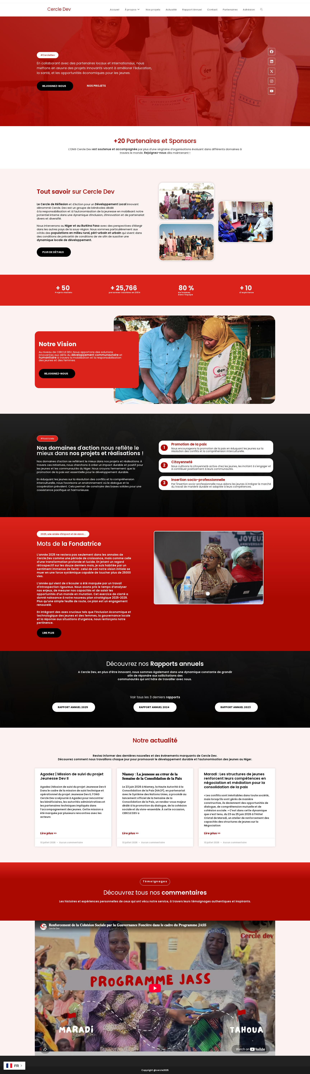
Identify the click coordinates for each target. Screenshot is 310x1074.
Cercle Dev (59, 9)
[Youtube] (271, 91)
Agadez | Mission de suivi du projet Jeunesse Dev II (72, 776)
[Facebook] (271, 51)
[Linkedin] (271, 61)
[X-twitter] (271, 71)
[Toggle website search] (261, 9)
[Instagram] (271, 81)
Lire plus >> (48, 833)
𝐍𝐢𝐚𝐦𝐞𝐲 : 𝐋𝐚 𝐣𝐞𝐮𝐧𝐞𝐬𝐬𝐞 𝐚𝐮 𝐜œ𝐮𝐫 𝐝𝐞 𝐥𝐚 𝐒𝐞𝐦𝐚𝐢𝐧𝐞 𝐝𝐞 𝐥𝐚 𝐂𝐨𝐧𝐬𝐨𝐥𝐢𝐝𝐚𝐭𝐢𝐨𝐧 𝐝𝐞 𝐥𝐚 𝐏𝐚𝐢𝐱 (152, 776)
